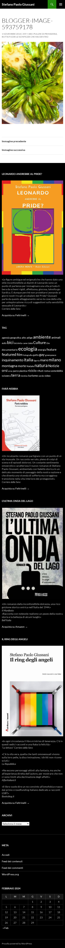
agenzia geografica (11, 337)
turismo (33, 375)
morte (22, 366)
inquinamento (12, 360)
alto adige (27, 337)
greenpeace (50, 355)
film (20, 354)
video (47, 375)
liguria (37, 360)
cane (25, 343)
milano (55, 359)
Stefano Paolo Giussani (18, 4)
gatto (36, 355)
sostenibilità (56, 371)
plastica (23, 371)
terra (15, 375)
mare (44, 360)
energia (42, 349)
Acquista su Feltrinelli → (15, 315)
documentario (10, 349)
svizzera (6, 375)
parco (16, 371)
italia (28, 359)
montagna (9, 366)
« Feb (5, 927)
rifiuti (40, 370)
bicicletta (18, 343)
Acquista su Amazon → (15, 626)
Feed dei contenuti (12, 861)
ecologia (27, 348)
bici (10, 342)
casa (30, 343)
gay (42, 354)
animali (55, 337)
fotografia (27, 355)
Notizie (53, 366)
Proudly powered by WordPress (17, 943)
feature (52, 349)
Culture (39, 342)
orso (10, 371)
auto (4, 343)
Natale (30, 366)
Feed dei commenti (12, 867)
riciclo (32, 370)
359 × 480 (27, 33)
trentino (24, 376)
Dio (48, 343)
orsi (5, 370)
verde (41, 375)
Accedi (6, 854)
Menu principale (60, 4)
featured (9, 354)
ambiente (42, 336)
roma (47, 370)
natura (41, 365)
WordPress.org (10, 874)
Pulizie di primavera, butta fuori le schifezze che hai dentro (29, 35)
